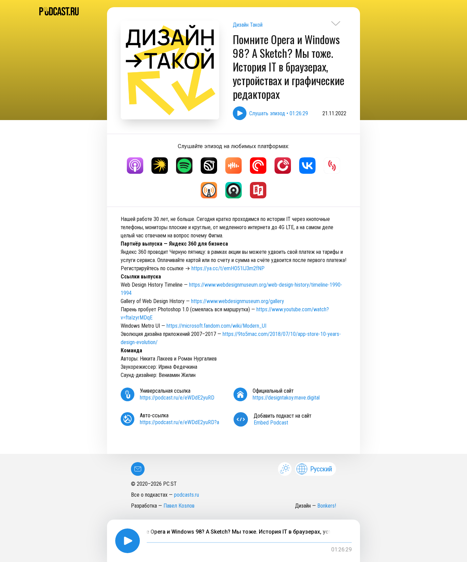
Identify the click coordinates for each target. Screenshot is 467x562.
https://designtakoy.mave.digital (286, 397)
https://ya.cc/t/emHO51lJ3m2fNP (228, 268)
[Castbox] (233, 165)
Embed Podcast (271, 422)
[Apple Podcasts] (135, 165)
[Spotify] (184, 165)
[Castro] (233, 190)
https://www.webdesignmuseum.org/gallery (237, 301)
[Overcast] (209, 190)
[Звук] (209, 165)
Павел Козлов (179, 505)
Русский (321, 469)
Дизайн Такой (248, 25)
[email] (138, 469)
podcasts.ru (186, 495)
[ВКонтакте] (307, 165)
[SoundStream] (332, 165)
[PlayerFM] (283, 165)
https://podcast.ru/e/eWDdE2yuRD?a (179, 422)
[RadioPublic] (258, 190)
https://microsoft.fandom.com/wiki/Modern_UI (216, 326)
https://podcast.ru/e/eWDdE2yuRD (177, 397)
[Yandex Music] (159, 165)
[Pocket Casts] (258, 165)
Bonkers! (326, 505)
